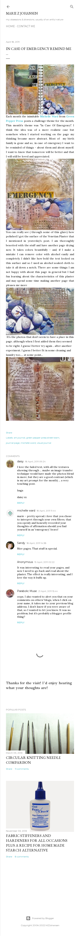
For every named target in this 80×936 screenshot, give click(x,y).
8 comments (22, 856)
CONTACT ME (26, 26)
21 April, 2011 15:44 (48, 591)
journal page (13, 442)
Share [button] (9, 432)
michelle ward (28, 442)
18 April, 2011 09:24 (35, 461)
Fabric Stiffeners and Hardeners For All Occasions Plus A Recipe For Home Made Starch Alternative (36, 843)
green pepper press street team (42, 437)
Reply (20, 502)
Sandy (21, 543)
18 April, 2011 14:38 (36, 543)
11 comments (22, 768)
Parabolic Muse (27, 591)
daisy (20, 461)
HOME (10, 26)
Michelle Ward (49, 116)
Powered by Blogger (43, 918)
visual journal (44, 442)
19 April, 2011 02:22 (44, 562)
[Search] (72, 5)
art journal (19, 437)
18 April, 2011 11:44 (46, 510)
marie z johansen (22, 13)
